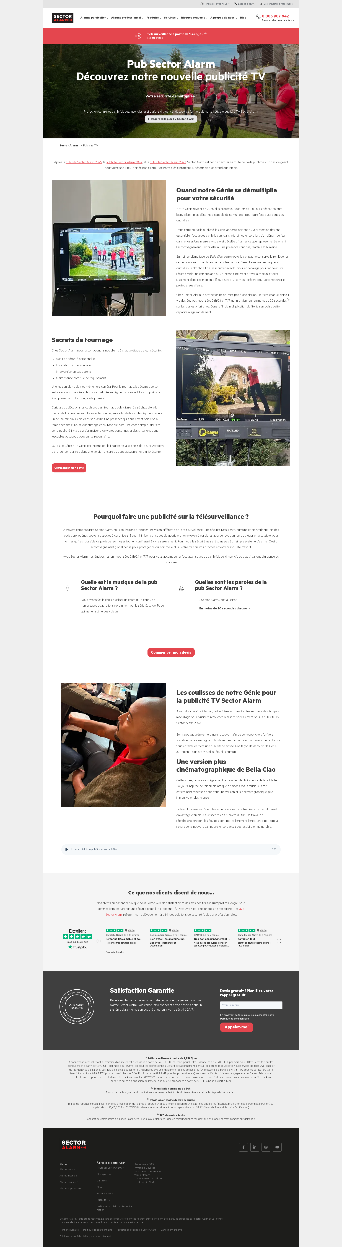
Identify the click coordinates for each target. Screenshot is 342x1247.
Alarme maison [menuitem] (67, 1169)
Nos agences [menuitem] (104, 1174)
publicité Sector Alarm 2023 (168, 162)
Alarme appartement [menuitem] (70, 1189)
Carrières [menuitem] (102, 1181)
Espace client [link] (245, 4)
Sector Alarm (68, 146)
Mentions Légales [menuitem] (69, 1230)
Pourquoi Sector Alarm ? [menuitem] (110, 1168)
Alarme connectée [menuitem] (69, 1182)
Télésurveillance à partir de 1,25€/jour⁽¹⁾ (177, 34)
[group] (171, 849)
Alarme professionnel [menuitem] (126, 18)
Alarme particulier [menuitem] (93, 18)
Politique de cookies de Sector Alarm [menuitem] (136, 1230)
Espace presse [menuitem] (105, 1193)
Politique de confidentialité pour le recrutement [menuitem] (85, 1236)
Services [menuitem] (170, 18)
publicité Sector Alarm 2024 (124, 162)
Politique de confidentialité (235, 1018)
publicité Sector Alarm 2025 (84, 162)
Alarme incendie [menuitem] (68, 1176)
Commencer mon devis (69, 468)
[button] (66, 849)
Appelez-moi (237, 1027)
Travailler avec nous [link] (216, 4)
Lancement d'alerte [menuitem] (171, 1230)
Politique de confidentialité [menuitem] (97, 1230)
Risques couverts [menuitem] (193, 18)
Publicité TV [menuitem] (103, 1200)
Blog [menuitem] (243, 18)
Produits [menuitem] (152, 18)
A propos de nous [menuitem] (222, 18)
